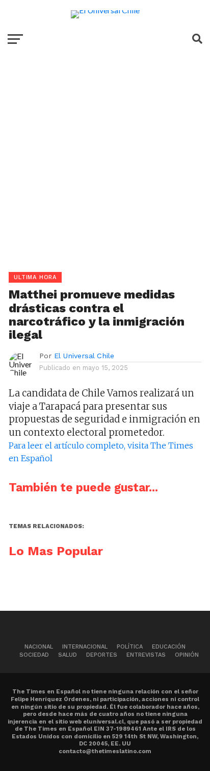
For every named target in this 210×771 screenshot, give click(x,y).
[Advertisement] (105, 167)
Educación (169, 646)
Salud (67, 655)
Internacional (85, 646)
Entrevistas (146, 655)
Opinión (187, 655)
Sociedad (34, 655)
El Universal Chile (84, 356)
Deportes (101, 655)
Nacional (38, 646)
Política (130, 646)
